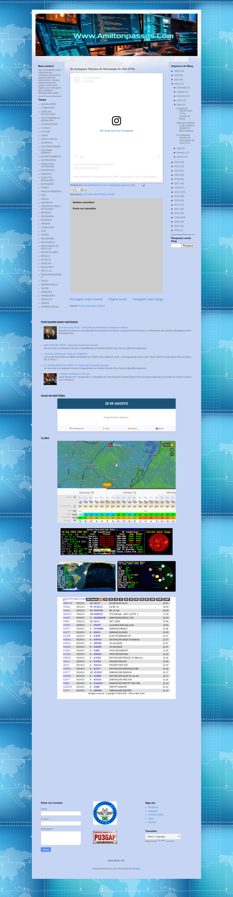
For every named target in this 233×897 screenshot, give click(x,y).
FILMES (45, 187)
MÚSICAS (46, 259)
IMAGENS (46, 212)
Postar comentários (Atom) (92, 306)
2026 (177, 71)
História (45, 199)
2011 (177, 209)
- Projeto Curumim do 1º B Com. (74, 374)
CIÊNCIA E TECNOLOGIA (48, 112)
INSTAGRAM (47, 216)
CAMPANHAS (48, 108)
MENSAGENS (48, 242)
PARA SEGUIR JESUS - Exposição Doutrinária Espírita (71, 345)
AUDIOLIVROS (48, 104)
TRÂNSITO (46, 292)
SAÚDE (110, 194)
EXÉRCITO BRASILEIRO (47, 179)
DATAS (44, 135)
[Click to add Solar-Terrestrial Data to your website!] (117, 554)
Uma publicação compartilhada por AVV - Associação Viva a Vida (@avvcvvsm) (118, 176)
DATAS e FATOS (49, 139)
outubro (181, 92)
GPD (43, 195)
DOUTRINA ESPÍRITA (46, 151)
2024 (177, 79)
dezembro (182, 87)
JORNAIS (45, 223)
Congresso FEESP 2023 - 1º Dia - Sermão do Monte (185, 113)
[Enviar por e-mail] (72, 190)
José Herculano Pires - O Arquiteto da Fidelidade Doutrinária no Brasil (93, 327)
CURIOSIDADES (49, 124)
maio (179, 104)
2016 (177, 187)
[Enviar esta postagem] (142, 185)
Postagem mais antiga (148, 299)
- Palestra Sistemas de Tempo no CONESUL (66, 354)
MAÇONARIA (47, 238)
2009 (177, 217)
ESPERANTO (47, 170)
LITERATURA (47, 227)
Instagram (153, 811)
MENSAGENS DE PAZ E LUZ (50, 247)
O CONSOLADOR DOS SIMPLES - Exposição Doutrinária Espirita (76, 365)
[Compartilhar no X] (78, 190)
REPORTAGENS (49, 284)
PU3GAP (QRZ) (155, 815)
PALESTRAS (99, 194)
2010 (177, 213)
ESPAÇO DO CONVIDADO (47, 165)
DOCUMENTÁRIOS (50, 146)
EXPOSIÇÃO (47, 184)
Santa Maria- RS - (116, 860)
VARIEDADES (48, 295)
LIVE (43, 231)
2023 (177, 84)
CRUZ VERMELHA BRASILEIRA (50, 119)
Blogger (136, 868)
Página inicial (117, 299)
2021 (177, 166)
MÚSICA (45, 256)
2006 (177, 230)
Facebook (153, 807)
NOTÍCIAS (46, 263)
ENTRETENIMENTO (51, 156)
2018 (177, 179)
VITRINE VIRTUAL (50, 307)
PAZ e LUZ (46, 271)
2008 (177, 221)
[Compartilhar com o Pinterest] (85, 190)
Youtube (152, 822)
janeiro (180, 157)
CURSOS (45, 128)
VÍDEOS (45, 303)
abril (179, 148)
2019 (177, 175)
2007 (177, 226)
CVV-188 (87, 194)
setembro (182, 96)
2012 (177, 205)
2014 (177, 196)
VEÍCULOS (46, 299)
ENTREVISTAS (48, 160)
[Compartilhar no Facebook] (82, 190)
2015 (177, 192)
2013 (177, 200)
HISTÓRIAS (47, 202)
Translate (169, 841)
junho (180, 100)
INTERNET (46, 220)
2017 (177, 183)
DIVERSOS (46, 142)
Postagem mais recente (86, 299)
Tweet (151, 818)
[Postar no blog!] (75, 190)
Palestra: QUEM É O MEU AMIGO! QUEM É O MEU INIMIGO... (186, 127)
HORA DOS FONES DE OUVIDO (50, 207)
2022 (177, 162)
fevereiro (181, 152)
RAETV (44, 281)
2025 (177, 75)
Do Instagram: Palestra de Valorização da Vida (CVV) (185, 139)
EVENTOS (46, 174)
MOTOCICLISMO (49, 252)
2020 (177, 171)
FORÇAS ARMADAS (51, 191)
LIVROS (45, 235)
